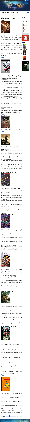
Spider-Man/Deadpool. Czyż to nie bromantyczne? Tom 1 (8, 326)
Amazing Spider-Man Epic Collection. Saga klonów (7, 58)
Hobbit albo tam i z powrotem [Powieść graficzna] (25, 25)
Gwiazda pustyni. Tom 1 (4, 132)
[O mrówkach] (25, 37)
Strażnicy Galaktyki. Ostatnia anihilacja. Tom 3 (7, 214)
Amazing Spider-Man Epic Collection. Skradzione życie (8, 172)
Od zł (24, 29)
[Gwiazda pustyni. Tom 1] (5, 139)
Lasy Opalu (2, 20)
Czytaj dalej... (2, 57)
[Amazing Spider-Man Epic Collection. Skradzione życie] (5, 179)
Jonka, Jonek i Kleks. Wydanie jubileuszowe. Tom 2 (7, 376)
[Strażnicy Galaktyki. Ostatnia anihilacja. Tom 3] (5, 221)
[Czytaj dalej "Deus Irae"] (24, 46)
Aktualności (7, 12)
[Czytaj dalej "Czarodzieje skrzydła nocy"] (24, 52)
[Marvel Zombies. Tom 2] (5, 260)
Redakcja (3, 0)
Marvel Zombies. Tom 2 (4, 253)
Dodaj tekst (6, 0)
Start (3, 12)
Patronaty (17, 12)
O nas (1, 0)
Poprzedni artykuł (4, 416)
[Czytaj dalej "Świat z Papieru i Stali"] (24, 57)
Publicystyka (12, 12)
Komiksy (3, 56)
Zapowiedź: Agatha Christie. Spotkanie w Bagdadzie (8, 115)
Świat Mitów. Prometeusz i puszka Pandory (7, 291)
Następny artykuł (17, 416)
